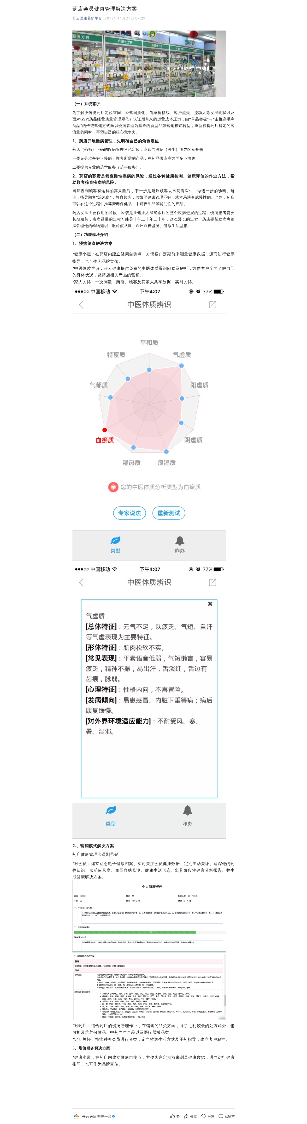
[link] (99, 1116)
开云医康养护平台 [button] (87, 18)
